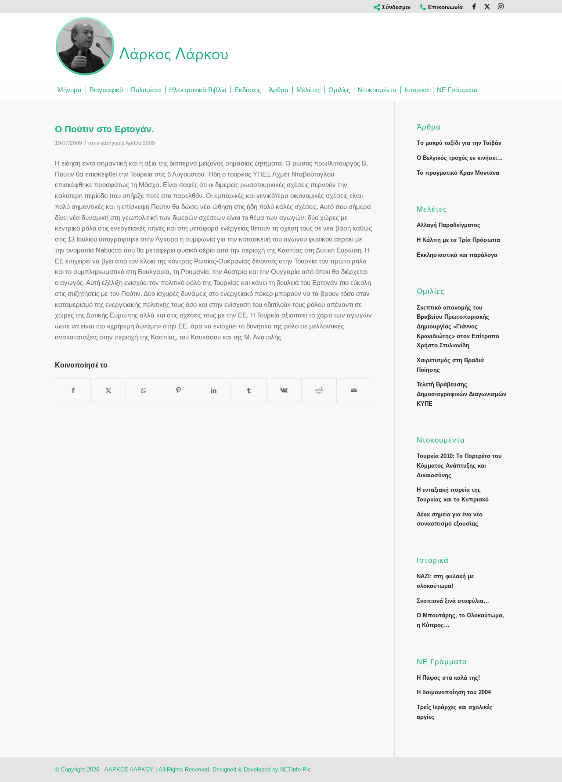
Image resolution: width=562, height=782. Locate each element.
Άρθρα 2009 (140, 143)
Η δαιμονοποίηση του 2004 (454, 692)
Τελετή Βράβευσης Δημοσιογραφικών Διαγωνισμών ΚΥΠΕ (461, 394)
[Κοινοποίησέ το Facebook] (72, 390)
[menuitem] (392, 7)
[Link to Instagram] (500, 6)
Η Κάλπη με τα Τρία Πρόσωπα (458, 240)
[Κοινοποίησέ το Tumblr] (248, 390)
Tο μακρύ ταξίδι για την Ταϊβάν (459, 143)
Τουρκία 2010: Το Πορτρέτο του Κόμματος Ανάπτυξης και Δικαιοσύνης (459, 465)
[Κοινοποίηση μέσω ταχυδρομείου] (354, 390)
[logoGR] (143, 46)
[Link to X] (487, 6)
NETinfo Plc (295, 769)
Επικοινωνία (444, 7)
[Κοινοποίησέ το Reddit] (319, 390)
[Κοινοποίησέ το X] (108, 390)
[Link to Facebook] (474, 6)
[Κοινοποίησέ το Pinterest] (178, 390)
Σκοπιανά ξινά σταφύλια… (453, 601)
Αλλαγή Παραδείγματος (448, 225)
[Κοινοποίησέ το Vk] (284, 390)
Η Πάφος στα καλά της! (448, 677)
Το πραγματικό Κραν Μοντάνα (458, 172)
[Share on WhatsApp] (143, 390)
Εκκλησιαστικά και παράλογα (457, 255)
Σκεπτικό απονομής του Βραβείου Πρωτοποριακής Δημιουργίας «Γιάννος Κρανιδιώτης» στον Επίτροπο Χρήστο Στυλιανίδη (458, 326)
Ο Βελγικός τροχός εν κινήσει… (460, 158)
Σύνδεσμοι (395, 7)
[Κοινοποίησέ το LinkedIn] (213, 390)
